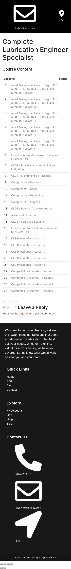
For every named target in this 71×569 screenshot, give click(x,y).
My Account (14, 410)
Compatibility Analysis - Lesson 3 (32, 284)
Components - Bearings (26, 182)
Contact (12, 389)
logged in (25, 313)
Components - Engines (25, 202)
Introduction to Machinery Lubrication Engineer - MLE (34, 157)
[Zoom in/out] (11, 564)
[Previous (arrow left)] (1, 568)
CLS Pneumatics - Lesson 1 (28, 238)
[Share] (4, 564)
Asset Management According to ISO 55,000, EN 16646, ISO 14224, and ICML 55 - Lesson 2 (34, 102)
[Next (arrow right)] (4, 568)
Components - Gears (24, 188)
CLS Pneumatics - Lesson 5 (28, 264)
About (11, 381)
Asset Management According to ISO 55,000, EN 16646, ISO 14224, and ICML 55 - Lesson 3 (34, 116)
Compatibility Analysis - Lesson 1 (32, 271)
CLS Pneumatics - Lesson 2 (28, 245)
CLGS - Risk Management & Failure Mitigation (33, 167)
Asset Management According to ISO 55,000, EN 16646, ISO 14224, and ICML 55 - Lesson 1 (34, 89)
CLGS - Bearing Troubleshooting (31, 208)
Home (11, 376)
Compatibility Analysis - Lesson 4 (32, 290)
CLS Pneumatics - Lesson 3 (28, 251)
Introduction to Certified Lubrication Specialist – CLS (34, 229)
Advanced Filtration (23, 215)
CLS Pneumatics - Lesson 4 (28, 258)
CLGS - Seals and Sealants (28, 221)
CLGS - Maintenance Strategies (31, 175)
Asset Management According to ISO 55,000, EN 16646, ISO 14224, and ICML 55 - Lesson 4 (34, 130)
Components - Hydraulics (27, 195)
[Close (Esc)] (1, 564)
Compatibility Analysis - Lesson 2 (32, 277)
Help (10, 419)
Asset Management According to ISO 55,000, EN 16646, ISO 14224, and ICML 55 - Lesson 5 (34, 144)
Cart (9, 415)
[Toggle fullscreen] (8, 564)
